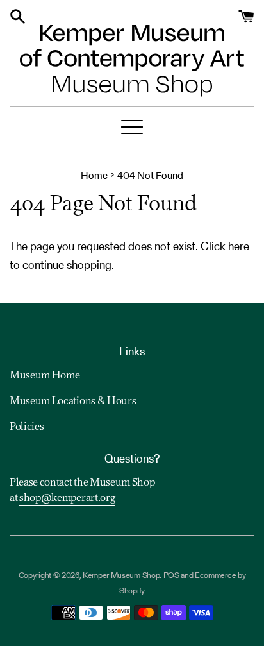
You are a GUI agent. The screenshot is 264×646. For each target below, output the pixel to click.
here (238, 246)
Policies (27, 427)
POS (171, 575)
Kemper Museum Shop (121, 575)
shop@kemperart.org (67, 498)
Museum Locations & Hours (73, 401)
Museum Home (44, 376)
